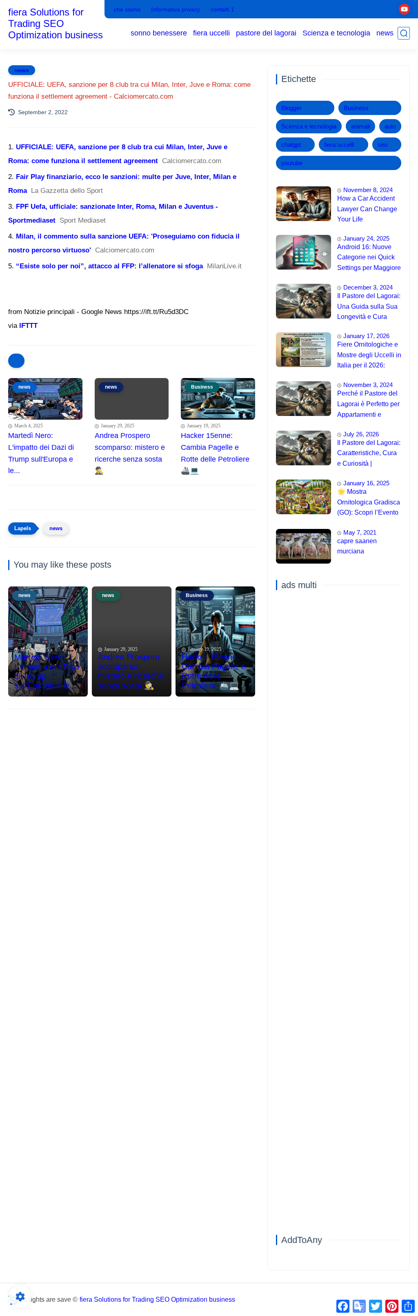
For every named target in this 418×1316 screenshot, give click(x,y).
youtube (291, 162)
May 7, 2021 (359, 532)
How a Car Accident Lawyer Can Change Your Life (367, 209)
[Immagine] (303, 203)
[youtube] (404, 9)
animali (360, 126)
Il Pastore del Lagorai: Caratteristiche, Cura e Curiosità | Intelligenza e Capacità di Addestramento (368, 454)
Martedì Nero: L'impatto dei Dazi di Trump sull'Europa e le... (41, 453)
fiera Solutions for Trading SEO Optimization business (55, 23)
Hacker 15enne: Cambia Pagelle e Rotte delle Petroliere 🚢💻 (215, 453)
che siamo (127, 9)
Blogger (291, 107)
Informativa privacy (175, 9)
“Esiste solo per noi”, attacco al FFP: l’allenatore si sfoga (109, 266)
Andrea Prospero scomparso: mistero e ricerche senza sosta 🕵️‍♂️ (130, 453)
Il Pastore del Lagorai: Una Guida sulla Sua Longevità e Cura (368, 306)
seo (382, 144)
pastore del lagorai (266, 33)
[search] (404, 33)
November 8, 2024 (368, 189)
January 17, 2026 (366, 335)
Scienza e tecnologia (336, 33)
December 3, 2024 (368, 287)
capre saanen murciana (357, 546)
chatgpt (291, 144)
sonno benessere (159, 33)
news (385, 33)
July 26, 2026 (361, 434)
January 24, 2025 (366, 238)
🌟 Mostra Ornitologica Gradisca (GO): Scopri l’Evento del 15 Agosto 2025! (368, 503)
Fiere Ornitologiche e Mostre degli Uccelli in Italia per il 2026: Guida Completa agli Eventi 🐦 (369, 356)
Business (356, 107)
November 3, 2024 (368, 384)
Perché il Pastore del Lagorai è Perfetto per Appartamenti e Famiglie (368, 405)
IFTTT (28, 326)
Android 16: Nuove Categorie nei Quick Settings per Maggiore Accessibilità (369, 258)
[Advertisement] (131, 778)
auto (390, 126)
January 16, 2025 (366, 483)
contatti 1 (222, 9)
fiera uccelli (211, 33)
